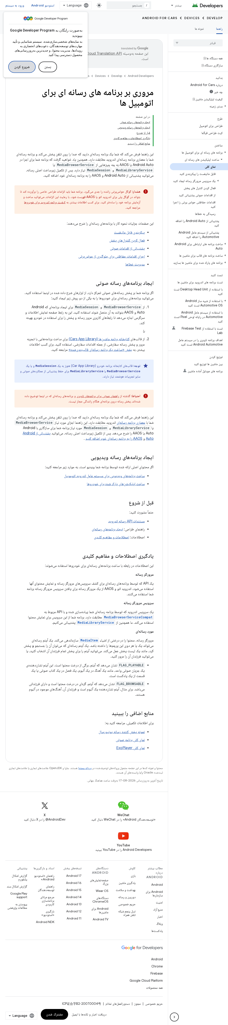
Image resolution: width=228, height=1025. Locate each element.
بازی (133, 876)
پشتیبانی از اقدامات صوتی (127, 248)
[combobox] (129, 5)
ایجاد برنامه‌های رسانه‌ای (107, 529)
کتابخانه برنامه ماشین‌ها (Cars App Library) (99, 339)
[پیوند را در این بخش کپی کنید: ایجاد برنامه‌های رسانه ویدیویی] (86, 457)
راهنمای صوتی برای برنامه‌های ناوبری (98, 396)
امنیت (159, 902)
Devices (192, 18)
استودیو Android (42, 5)
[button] (199, 106)
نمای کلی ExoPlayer (130, 748)
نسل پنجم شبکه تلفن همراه (127, 913)
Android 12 (73, 911)
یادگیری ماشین (127, 883)
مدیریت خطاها (135, 264)
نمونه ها (199, 29)
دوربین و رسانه (127, 897)
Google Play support (18, 895)
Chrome (157, 966)
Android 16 (73, 883)
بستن (47, 67)
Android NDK (45, 922)
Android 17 (73, 876)
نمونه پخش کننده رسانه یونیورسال (122, 732)
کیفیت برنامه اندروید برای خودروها (44, 202)
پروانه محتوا (85, 768)
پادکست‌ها (157, 931)
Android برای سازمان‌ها (154, 893)
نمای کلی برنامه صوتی (130, 740)
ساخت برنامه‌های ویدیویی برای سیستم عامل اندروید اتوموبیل (104, 476)
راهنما (219, 29)
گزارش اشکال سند (17, 886)
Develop (215, 18)
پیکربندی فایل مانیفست (129, 232)
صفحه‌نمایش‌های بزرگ (99, 882)
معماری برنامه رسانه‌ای (131, 422)
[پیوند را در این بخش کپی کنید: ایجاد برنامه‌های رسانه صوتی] (91, 283)
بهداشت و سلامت (126, 890)
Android (157, 885)
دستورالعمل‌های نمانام (118, 1003)
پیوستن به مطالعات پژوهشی (17, 906)
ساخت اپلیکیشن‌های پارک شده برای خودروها (116, 484)
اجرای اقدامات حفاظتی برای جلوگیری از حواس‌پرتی (111, 256)
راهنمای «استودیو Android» (44, 877)
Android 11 (74, 918)
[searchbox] (198, 42)
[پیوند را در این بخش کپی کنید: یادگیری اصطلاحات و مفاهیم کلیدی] (77, 556)
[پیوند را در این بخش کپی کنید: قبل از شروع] (124, 503)
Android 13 (73, 904)
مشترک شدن (54, 1014)
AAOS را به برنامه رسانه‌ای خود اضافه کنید (114, 438)
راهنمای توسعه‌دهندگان (46, 888)
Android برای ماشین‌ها (99, 910)
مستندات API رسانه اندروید (126, 521)
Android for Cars (159, 18)
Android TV (100, 919)
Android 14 (73, 897)
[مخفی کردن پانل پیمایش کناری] (174, 1017)
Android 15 (73, 890)
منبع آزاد (158, 909)
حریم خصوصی (127, 904)
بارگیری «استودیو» (47, 913)
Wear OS (102, 891)
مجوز (137, 1003)
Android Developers (141, 76)
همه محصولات (154, 988)
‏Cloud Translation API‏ (104, 53)
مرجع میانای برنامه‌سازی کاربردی (47, 900)
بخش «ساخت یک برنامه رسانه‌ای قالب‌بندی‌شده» (100, 350)
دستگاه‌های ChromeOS (100, 899)
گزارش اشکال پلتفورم (19, 877)
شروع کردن (22, 67)
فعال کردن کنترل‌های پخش (127, 240)
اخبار (160, 917)
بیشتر (178, 5)
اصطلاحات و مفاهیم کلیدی (111, 537)
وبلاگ (159, 924)
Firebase (157, 973)
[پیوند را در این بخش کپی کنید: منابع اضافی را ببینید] (107, 713)
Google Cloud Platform (146, 981)
